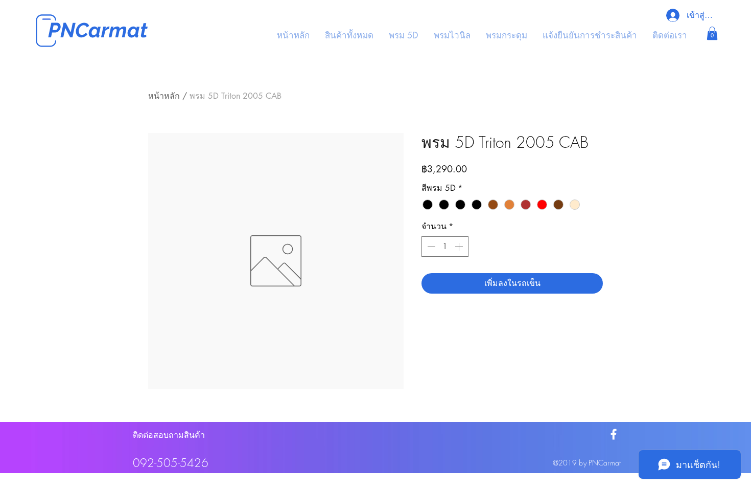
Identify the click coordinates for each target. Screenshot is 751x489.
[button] (712, 33)
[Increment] (460, 246)
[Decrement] (430, 246)
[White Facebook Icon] (613, 434)
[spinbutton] (445, 246)
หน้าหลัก (164, 96)
